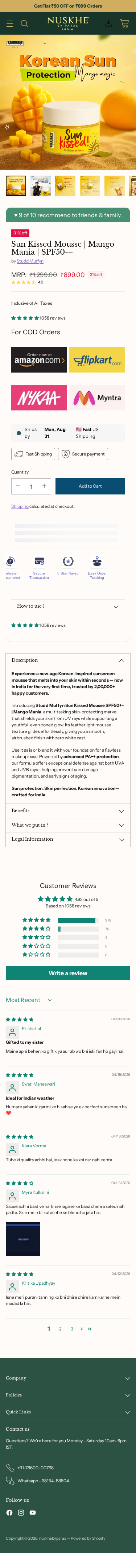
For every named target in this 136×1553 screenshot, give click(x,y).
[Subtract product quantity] (18, 486)
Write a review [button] (68, 973)
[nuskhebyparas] (68, 23)
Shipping (20, 506)
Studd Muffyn (30, 261)
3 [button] (72, 1329)
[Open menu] (9, 23)
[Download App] (108, 23)
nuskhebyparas (52, 1538)
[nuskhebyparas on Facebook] (9, 1513)
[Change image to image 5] (114, 186)
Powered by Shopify (88, 1538)
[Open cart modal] (124, 23)
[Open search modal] (24, 23)
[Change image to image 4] (90, 186)
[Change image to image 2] (40, 186)
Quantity (20, 472)
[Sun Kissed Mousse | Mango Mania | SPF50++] (68, 102)
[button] (25, 318)
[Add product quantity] (44, 486)
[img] (19, 1019)
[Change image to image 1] (16, 186)
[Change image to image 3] (65, 186)
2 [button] (60, 1329)
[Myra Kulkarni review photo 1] (23, 1239)
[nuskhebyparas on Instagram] (21, 1513)
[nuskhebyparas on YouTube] (32, 1513)
